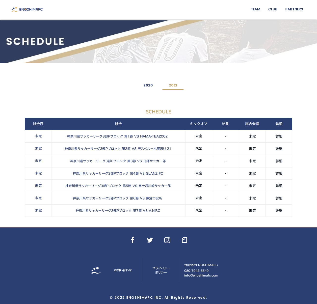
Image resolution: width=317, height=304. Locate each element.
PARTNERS (294, 9)
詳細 (278, 136)
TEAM (255, 9)
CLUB (272, 9)
